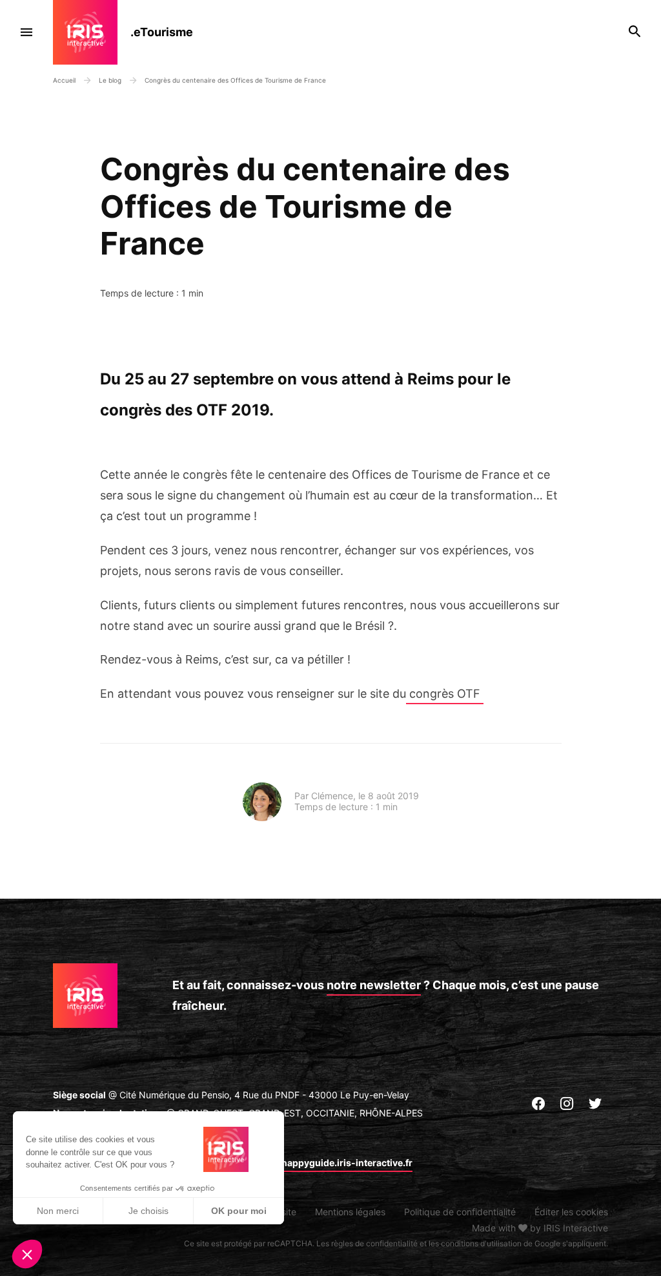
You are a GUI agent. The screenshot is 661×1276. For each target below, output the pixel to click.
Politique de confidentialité (460, 1211)
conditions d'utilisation (481, 1243)
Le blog (111, 80)
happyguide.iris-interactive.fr (346, 1162)
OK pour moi (239, 1211)
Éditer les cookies (571, 1211)
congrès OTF (444, 693)
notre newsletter (374, 985)
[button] (27, 1254)
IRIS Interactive (576, 1227)
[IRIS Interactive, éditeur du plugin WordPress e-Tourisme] (91, 32)
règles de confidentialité (374, 1243)
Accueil (64, 80)
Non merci (58, 1211)
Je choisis (148, 1211)
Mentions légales (350, 1211)
